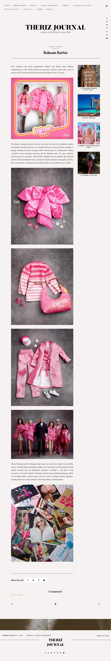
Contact (49, 9)
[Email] (44, 580)
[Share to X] (33, 580)
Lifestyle (27, 9)
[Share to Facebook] (28, 580)
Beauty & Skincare (49, 5)
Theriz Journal (55, 27)
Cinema (65, 5)
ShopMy (40, 9)
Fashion (32, 5)
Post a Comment (16, 594)
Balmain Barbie (55, 52)
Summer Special (19, 5)
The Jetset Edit (11, 9)
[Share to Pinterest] (39, 580)
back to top (103, 636)
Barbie (51, 47)
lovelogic (46, 635)
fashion (59, 47)
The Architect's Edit (82, 5)
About (7, 5)
